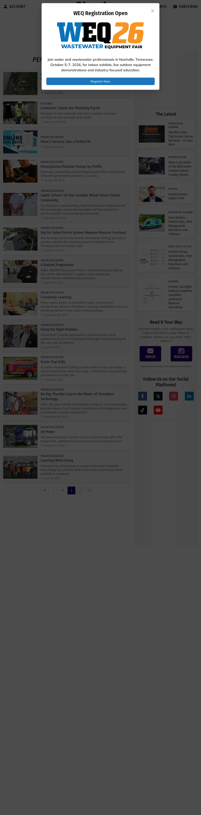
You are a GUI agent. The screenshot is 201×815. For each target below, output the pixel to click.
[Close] (152, 10)
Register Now (100, 81)
